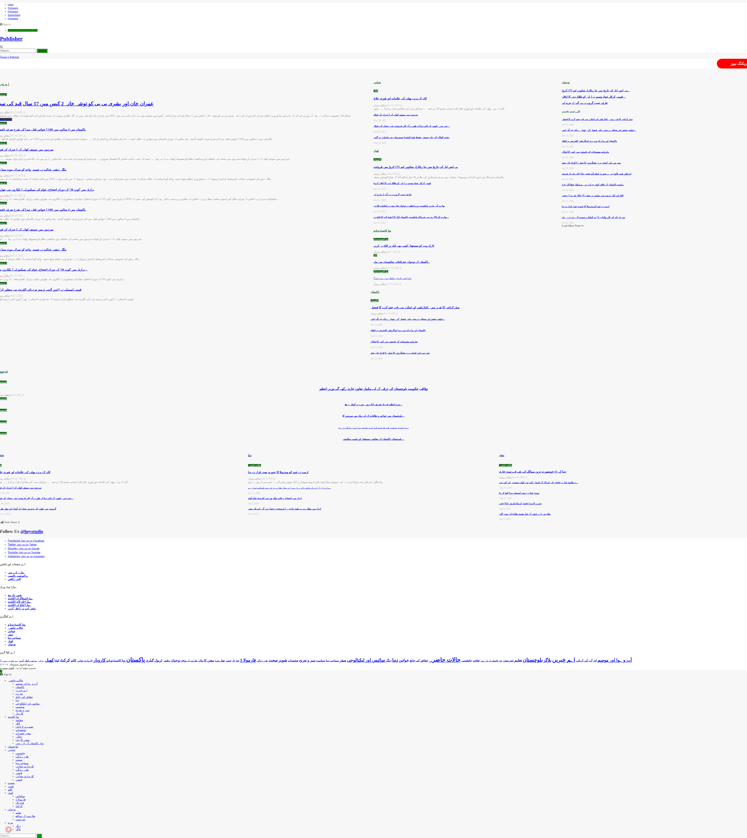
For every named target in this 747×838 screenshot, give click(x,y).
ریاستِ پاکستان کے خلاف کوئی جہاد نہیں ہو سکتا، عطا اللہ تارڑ (593, 184)
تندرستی (508, 660)
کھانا (56, 660)
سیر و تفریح (307, 660)
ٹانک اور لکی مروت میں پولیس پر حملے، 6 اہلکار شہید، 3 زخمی (592, 195)
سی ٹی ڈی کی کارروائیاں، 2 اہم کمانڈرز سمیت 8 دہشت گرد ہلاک (593, 217)
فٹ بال (235, 660)
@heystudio (31, 531)
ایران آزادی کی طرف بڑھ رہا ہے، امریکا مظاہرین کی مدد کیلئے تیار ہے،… (289, 487)
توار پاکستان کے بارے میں (491, 661)
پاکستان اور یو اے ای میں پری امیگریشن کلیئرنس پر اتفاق (398, 330)
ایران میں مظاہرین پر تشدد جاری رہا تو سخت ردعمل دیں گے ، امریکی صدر (284, 508)
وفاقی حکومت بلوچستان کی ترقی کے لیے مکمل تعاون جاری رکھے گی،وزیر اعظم (373, 389)
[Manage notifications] (8, 829)
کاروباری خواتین (85, 660)
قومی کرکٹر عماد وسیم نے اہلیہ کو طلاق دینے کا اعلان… (594, 96)
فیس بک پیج (15, 595)
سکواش (20, 796)
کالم (73, 660)
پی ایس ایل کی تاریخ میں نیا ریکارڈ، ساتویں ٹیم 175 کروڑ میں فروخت (416, 166)
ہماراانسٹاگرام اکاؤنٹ (20, 598)
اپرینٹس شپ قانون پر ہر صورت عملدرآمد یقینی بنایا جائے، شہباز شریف (596, 173)
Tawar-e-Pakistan (9, 57)
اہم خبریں (563, 660)
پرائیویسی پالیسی (18, 575)
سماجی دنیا (14, 637)
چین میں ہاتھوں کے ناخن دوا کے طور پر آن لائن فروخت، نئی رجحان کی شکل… (412, 126)
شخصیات (293, 660)
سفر (10, 634)
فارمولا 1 (248, 660)
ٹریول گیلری (154, 660)
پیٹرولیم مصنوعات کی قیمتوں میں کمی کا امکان (394, 341)
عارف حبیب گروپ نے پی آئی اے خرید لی (393, 194)
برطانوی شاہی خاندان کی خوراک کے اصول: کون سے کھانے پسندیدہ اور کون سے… (538, 482)
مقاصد (19, 720)
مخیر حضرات (23, 733)
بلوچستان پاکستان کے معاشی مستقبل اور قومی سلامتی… (373, 439)
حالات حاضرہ (254, 465)
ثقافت (476, 660)
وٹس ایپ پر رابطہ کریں (22, 608)
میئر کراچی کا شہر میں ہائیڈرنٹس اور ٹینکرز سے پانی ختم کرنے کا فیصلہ (415, 307)
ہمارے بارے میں (16, 572)
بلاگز (376, 91)
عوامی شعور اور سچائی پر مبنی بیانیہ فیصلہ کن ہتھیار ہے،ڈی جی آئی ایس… (408, 319)
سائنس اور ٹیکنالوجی (366, 660)
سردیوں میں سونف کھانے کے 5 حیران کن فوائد (396, 114)
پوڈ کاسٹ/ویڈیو (381, 239)
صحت (273, 660)
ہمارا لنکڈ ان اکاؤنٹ (19, 605)
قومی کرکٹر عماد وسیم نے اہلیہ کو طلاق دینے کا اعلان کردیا (402, 183)
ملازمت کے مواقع (189, 660)
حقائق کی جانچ (419, 660)
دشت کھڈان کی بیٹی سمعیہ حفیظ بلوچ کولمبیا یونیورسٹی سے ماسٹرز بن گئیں (411, 137)
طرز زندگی (262, 660)
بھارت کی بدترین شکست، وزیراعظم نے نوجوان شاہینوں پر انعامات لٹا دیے (409, 205)
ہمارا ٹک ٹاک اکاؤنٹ (19, 601)
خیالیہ (19, 736)
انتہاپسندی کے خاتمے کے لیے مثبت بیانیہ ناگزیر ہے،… (373, 427)
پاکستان (377, 159)
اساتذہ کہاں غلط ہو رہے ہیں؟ (393, 278)
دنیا (395, 660)
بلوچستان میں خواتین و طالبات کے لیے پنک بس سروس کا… (374, 415)
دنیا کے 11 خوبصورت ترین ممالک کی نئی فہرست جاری (532, 471)
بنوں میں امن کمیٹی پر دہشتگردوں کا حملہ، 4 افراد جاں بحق (400, 353)
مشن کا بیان (206, 660)
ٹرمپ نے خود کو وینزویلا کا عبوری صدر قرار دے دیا (585, 206)
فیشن (228, 660)
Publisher (11, 39)
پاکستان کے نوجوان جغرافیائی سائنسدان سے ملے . (402, 262)
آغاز (375, 255)
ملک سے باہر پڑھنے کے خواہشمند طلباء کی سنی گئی (525, 514)
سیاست (320, 660)
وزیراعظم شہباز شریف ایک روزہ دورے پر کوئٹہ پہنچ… (373, 404)
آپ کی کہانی (584, 660)
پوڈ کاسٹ (13, 716)
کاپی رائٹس (14, 579)
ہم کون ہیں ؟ (9, 660)
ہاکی (41, 660)
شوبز (283, 660)
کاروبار (99, 660)
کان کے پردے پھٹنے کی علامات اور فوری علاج (400, 98)
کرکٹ (65, 660)
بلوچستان (533, 660)
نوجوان (12, 644)
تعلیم (518, 660)
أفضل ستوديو (7, 668)
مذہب (220, 660)
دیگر (388, 660)
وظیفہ (166, 660)
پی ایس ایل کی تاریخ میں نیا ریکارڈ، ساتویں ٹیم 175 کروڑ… (596, 90)
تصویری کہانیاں (24, 726)
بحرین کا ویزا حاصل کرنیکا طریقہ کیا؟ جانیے (520, 503)
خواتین (11, 631)
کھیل (10, 641)
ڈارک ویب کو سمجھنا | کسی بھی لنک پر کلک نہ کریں (404, 245)
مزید (10, 822)
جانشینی (466, 660)
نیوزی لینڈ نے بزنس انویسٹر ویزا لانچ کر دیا (519, 493)
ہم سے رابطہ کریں (28, 660)
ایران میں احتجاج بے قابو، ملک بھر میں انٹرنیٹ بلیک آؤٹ (275, 498)
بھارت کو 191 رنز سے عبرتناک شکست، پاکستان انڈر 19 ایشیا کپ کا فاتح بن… (411, 217)
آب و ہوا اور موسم (615, 660)
